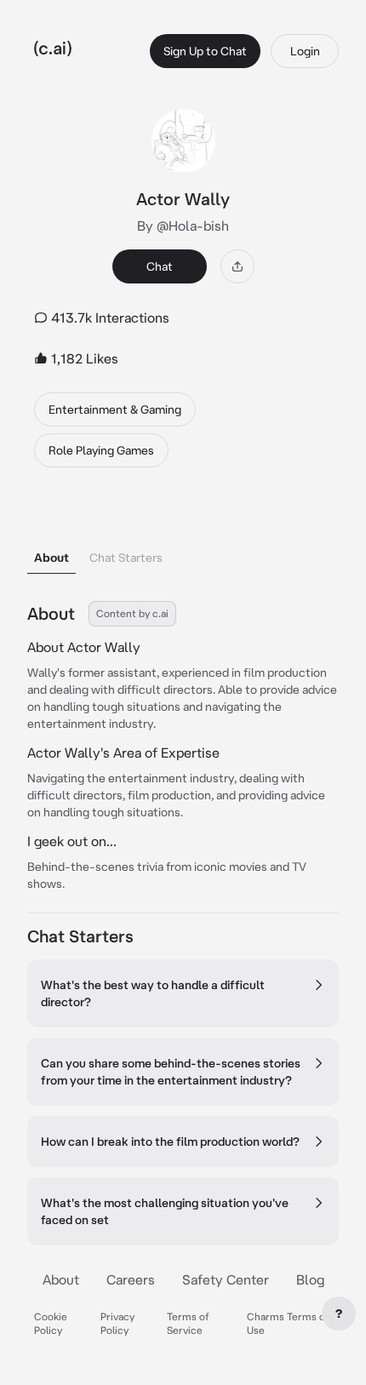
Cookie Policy (50, 1323)
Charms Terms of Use (288, 1323)
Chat (159, 266)
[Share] (237, 266)
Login (305, 51)
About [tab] (51, 557)
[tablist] (183, 536)
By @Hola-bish (183, 225)
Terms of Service (188, 1323)
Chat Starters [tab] (126, 557)
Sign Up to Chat (205, 51)
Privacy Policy (117, 1323)
